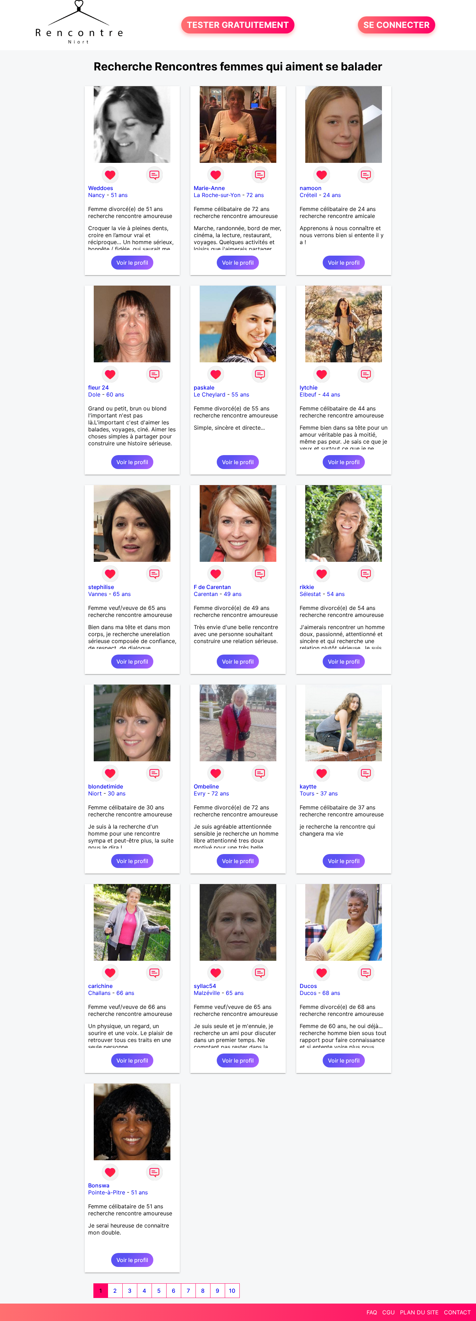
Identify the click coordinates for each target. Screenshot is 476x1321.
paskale (204, 387)
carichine (100, 985)
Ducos (308, 985)
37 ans (329, 793)
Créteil (308, 194)
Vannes (97, 593)
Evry (200, 793)
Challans (99, 992)
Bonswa (98, 1185)
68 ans (331, 992)
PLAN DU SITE (419, 1312)
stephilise (101, 586)
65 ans (122, 593)
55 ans (240, 394)
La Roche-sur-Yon (217, 194)
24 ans (332, 194)
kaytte (308, 786)
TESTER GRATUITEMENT (238, 25)
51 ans (119, 194)
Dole (94, 394)
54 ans (336, 593)
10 (232, 1290)
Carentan (206, 593)
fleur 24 (98, 387)
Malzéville (207, 992)
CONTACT (457, 1312)
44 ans (331, 394)
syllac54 (205, 985)
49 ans (232, 593)
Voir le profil (132, 262)
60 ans (115, 394)
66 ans (125, 992)
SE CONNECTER (396, 25)
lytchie (308, 387)
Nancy (96, 194)
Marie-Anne (209, 187)
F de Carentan (212, 586)
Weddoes (100, 187)
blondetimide (105, 786)
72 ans (255, 194)
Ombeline (206, 786)
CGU (388, 1312)
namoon (311, 187)
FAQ (372, 1312)
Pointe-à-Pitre (106, 1192)
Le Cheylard (209, 394)
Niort (95, 793)
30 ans (116, 793)
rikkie (307, 586)
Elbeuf (308, 394)
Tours (307, 793)
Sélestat (310, 593)
